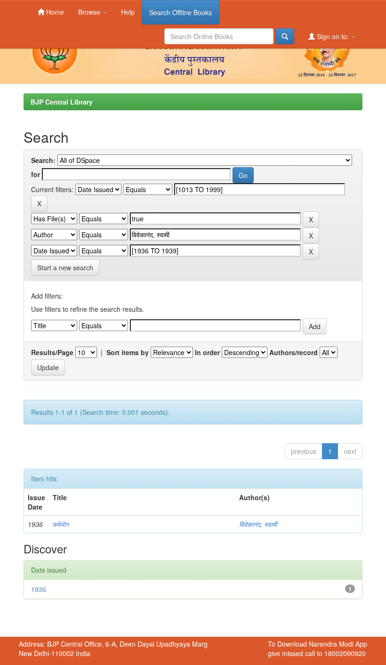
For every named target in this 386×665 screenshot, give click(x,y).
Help (128, 11)
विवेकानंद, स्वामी (258, 524)
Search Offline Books (180, 12)
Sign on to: (333, 36)
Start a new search (65, 267)
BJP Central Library (62, 101)
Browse (90, 11)
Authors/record (293, 352)
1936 (38, 589)
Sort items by (127, 352)
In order (207, 352)
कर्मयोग (61, 524)
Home (54, 11)
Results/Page (52, 352)
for (35, 174)
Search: (43, 160)
